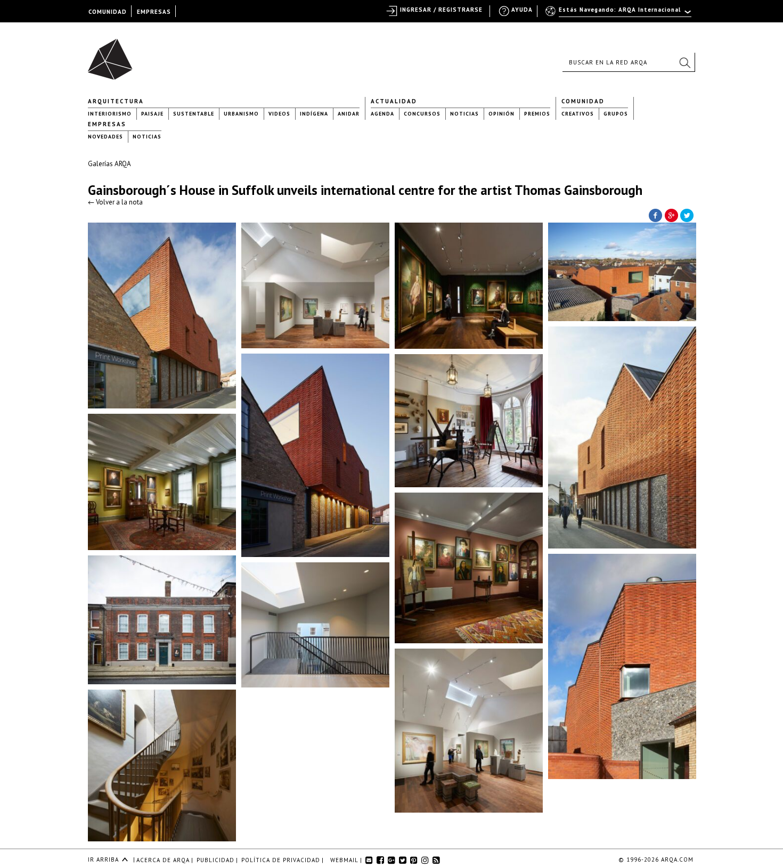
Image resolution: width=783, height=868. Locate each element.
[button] (684, 62)
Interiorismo (110, 113)
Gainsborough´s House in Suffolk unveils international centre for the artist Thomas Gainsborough (365, 190)
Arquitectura (116, 101)
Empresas (107, 124)
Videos (279, 113)
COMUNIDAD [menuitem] (107, 11)
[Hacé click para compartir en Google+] (671, 215)
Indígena (314, 113)
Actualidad (394, 101)
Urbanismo (241, 113)
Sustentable (193, 113)
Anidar (349, 113)
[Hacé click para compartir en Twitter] (687, 215)
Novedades (105, 136)
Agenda (382, 113)
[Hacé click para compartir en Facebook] (655, 215)
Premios (537, 113)
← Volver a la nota (115, 202)
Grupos (615, 113)
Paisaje (152, 113)
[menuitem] (619, 14)
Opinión (501, 113)
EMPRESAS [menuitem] (154, 11)
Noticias (464, 113)
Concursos (422, 113)
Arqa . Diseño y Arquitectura (113, 54)
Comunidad (583, 101)
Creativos (577, 113)
